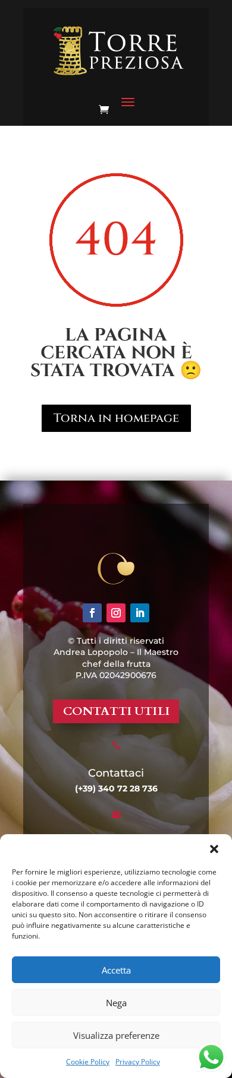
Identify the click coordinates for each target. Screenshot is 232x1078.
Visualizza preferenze (116, 1035)
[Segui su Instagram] (116, 612)
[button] (214, 849)
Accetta (116, 970)
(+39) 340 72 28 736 (116, 788)
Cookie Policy (87, 1062)
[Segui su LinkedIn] (139, 612)
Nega (116, 1003)
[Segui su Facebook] (92, 612)
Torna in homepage (116, 418)
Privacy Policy (137, 1062)
